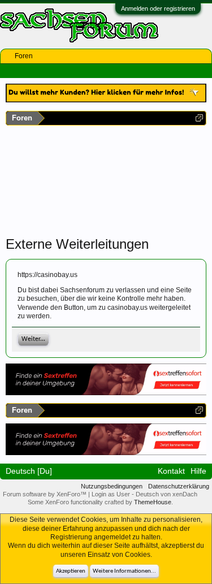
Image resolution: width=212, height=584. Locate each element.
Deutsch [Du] (29, 470)
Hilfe (198, 470)
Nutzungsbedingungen (111, 486)
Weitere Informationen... (124, 571)
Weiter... (33, 339)
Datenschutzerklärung (178, 486)
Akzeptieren (70, 571)
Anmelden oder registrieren (158, 8)
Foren (24, 56)
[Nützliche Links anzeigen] (199, 118)
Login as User (112, 494)
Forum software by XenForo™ (45, 494)
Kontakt (171, 470)
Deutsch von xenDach (166, 494)
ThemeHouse (152, 502)
